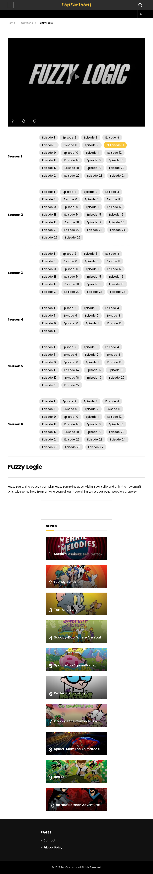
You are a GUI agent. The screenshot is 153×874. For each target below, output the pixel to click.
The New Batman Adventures (77, 805)
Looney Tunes (65, 581)
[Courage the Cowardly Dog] (76, 715)
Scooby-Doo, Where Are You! (77, 637)
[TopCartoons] (76, 5)
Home (11, 23)
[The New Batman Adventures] (76, 799)
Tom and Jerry (65, 609)
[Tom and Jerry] (76, 604)
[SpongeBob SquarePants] (76, 659)
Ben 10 (59, 777)
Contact (49, 840)
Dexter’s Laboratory (70, 693)
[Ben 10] (76, 771)
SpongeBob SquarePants (74, 665)
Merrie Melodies (66, 553)
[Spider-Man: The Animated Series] (76, 743)
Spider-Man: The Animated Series (81, 749)
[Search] (140, 5)
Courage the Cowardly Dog (76, 721)
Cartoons (27, 23)
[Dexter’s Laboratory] (76, 687)
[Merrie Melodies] (76, 548)
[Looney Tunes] (76, 576)
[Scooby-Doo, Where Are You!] (76, 631)
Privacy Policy (53, 847)
